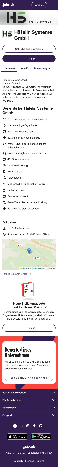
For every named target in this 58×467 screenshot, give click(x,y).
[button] (29, 392)
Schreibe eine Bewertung (29, 48)
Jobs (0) (24, 68)
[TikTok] (34, 426)
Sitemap (10, 453)
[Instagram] (28, 426)
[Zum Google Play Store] (41, 436)
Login (37, 4)
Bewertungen (42, 68)
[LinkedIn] (41, 426)
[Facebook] (15, 426)
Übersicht (9, 68)
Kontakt (21, 453)
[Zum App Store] (17, 436)
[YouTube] (21, 426)
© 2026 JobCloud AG (40, 453)
